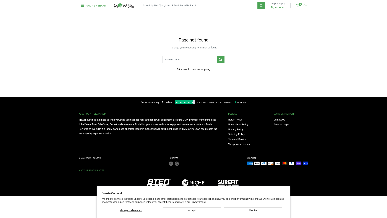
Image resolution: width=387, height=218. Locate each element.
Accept (192, 210)
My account (278, 7)
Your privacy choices (239, 144)
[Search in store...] (220, 59)
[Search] (261, 5)
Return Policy (235, 119)
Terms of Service (237, 139)
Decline (253, 210)
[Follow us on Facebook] (171, 164)
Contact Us (279, 119)
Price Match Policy (238, 124)
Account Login (281, 124)
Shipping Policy (236, 134)
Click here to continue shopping (193, 69)
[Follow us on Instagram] (177, 164)
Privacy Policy (198, 202)
